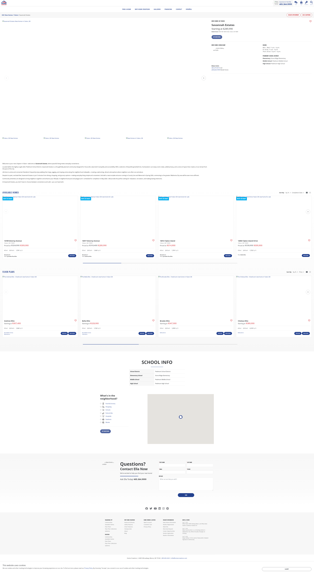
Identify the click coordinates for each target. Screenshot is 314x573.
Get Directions (216, 37)
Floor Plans (108, 527)
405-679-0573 (216, 68)
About (126, 531)
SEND (186, 495)
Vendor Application (168, 533)
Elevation (84, 334)
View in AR (64, 333)
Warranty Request (168, 529)
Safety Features (128, 524)
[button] (204, 78)
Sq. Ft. (287, 193)
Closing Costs (128, 529)
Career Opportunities (169, 531)
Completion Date (297, 193)
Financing (168, 9)
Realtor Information (168, 535)
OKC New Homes (7, 15)
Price (300, 272)
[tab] (306, 193)
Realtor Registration (168, 524)
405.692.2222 (166, 558)
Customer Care (148, 524)
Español (189, 9)
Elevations (7, 334)
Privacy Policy (147, 527)
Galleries (157, 9)
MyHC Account (148, 522)
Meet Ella (165, 527)
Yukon (16, 15)
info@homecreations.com (179, 558)
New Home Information (169, 522)
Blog (125, 533)
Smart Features (128, 527)
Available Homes (8, 332)
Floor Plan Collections (111, 529)
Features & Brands (129, 522)
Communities (108, 522)
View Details (72, 255)
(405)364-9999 (216, 70)
